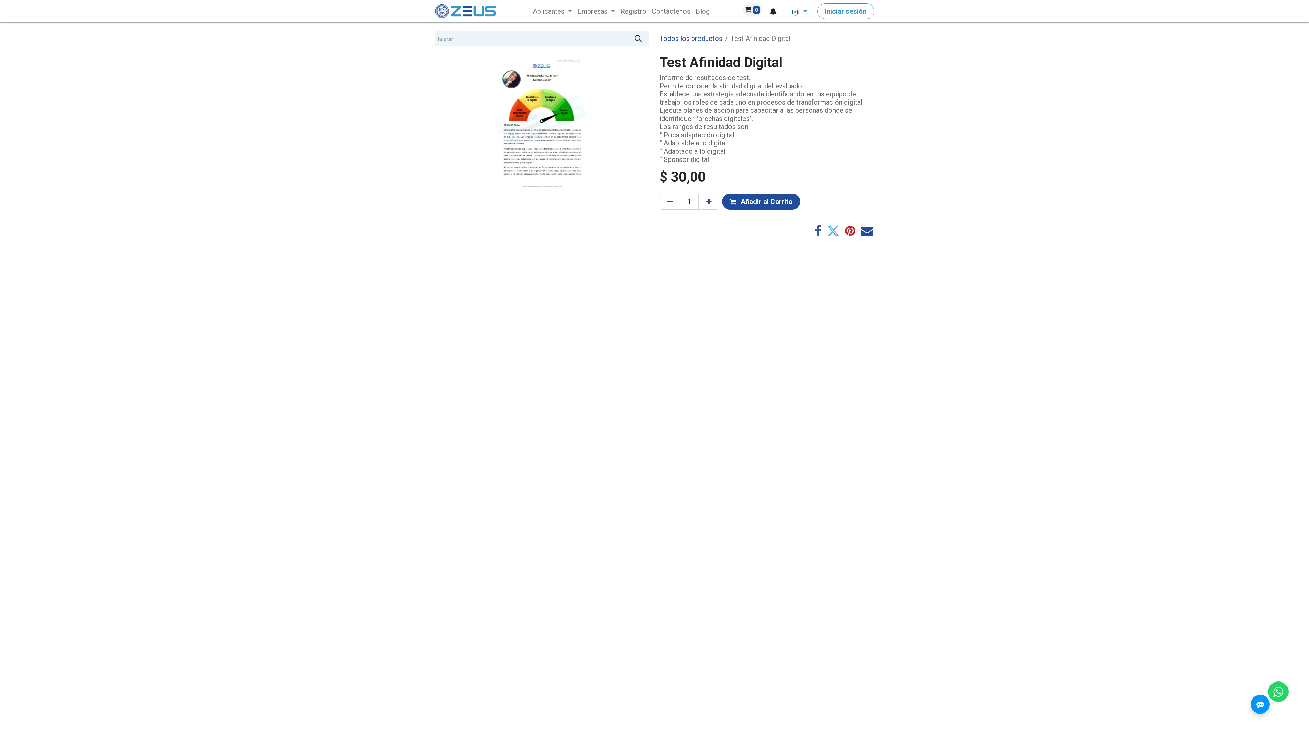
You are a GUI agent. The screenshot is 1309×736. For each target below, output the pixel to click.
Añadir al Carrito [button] (766, 202)
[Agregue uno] (708, 201)
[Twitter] (833, 231)
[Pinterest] (850, 231)
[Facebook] (818, 231)
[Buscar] (638, 38)
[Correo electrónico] (867, 231)
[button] (773, 11)
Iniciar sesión (846, 11)
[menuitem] (552, 11)
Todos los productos (691, 38)
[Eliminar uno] (670, 201)
